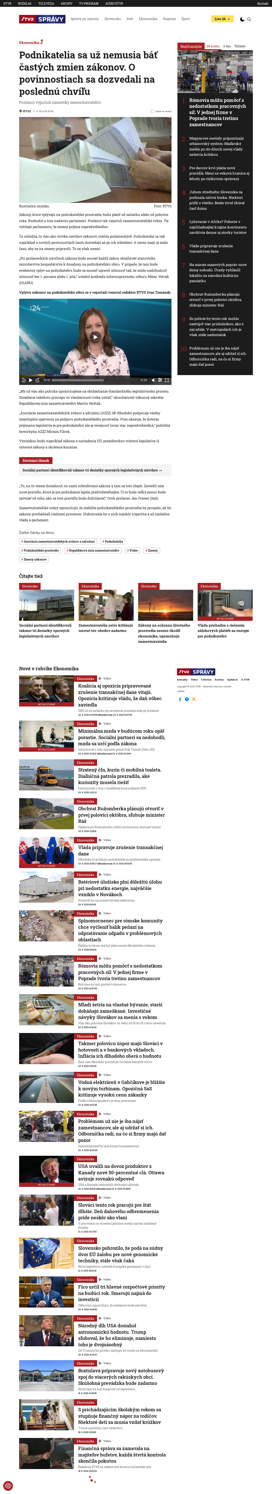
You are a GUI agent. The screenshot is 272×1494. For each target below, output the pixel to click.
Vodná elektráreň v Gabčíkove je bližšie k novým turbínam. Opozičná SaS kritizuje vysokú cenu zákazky (121, 1088)
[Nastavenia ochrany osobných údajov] (8, 1486)
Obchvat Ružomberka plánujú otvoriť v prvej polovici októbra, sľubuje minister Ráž (215, 300)
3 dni (227, 46)
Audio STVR (114, 3)
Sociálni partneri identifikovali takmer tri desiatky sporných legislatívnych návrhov (90, 470)
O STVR (245, 679)
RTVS (27, 111)
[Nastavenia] (160, 379)
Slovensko (112, 18)
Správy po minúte (85, 18)
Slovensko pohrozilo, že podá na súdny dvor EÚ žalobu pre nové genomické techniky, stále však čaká (120, 1254)
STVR (7, 3)
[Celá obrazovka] (166, 380)
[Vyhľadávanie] (249, 19)
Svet (129, 18)
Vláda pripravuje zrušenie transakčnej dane (211, 248)
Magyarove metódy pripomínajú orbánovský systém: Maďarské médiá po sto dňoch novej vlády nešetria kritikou (216, 146)
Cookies (180, 691)
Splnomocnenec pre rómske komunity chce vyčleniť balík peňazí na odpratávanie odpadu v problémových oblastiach (120, 930)
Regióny (169, 18)
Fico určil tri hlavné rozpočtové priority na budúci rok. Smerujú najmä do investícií (121, 1293)
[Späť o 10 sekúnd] (23, 380)
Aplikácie (232, 679)
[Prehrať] (30, 380)
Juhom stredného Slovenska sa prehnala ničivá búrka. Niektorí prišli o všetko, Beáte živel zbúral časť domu (217, 200)
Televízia (46, 3)
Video (107, 678)
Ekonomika (148, 18)
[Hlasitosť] (153, 380)
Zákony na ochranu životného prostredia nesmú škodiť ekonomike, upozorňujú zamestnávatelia (164, 633)
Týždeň (239, 46)
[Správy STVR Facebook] (180, 700)
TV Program (89, 3)
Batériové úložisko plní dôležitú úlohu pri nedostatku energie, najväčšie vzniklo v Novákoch (120, 888)
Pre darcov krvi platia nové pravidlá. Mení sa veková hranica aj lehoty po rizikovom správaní (219, 173)
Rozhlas (24, 3)
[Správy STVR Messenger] (187, 700)
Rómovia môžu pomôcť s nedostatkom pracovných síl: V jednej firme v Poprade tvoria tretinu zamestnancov (217, 112)
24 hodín (213, 46)
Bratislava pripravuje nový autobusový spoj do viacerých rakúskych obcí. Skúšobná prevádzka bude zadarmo (121, 1376)
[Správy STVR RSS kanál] (194, 700)
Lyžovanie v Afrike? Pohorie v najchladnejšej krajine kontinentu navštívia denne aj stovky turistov (218, 227)
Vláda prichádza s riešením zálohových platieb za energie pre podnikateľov (223, 631)
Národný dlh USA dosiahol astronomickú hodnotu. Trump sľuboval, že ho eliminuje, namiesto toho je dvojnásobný (117, 1335)
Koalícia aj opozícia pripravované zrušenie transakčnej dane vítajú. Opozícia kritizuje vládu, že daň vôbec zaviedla (120, 695)
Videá (194, 679)
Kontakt (263, 3)
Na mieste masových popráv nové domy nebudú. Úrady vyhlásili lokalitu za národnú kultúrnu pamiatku (218, 272)
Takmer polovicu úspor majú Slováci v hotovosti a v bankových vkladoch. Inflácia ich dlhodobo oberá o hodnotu (120, 1049)
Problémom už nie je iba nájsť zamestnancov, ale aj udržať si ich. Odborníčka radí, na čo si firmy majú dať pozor (218, 356)
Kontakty (182, 679)
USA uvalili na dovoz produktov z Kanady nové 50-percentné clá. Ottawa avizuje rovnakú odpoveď (121, 1172)
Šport (185, 18)
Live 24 (220, 19)
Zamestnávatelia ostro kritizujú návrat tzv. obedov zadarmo (106, 628)
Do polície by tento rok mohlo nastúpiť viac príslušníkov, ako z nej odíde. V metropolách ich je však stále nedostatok (216, 326)
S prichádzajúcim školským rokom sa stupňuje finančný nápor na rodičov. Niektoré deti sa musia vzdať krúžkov (119, 1415)
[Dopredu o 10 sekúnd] (37, 380)
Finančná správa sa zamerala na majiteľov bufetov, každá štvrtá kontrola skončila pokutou (122, 1454)
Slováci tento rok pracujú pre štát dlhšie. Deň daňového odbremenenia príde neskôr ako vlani (118, 1211)
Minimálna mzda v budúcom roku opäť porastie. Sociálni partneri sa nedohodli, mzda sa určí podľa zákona (121, 737)
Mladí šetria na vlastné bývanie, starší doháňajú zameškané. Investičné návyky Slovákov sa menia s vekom (120, 1010)
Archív (66, 3)
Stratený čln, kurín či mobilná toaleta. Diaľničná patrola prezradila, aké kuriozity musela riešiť (120, 776)
